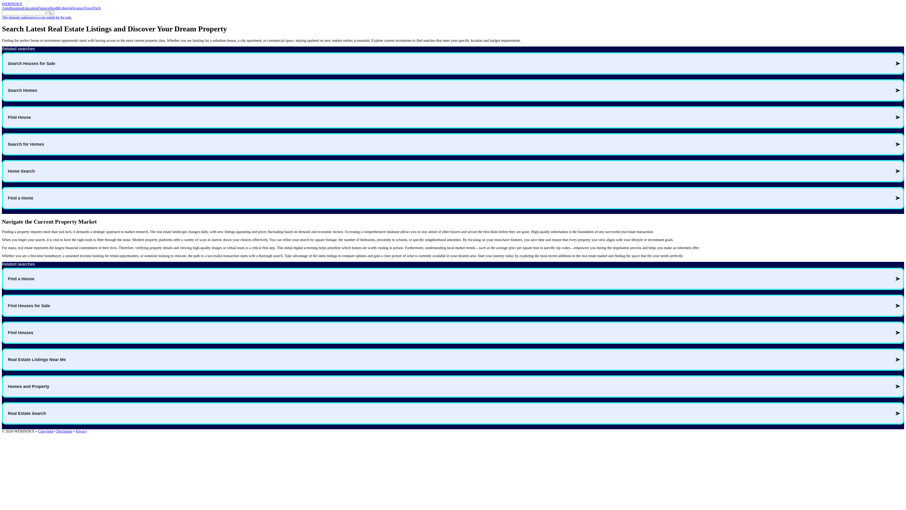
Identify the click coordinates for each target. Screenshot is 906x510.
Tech (97, 8)
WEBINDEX (12, 4)
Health (54, 8)
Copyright (45, 431)
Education (30, 8)
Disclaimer (64, 431)
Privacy (81, 431)
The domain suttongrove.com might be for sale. (37, 17)
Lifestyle (65, 8)
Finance (44, 8)
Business (16, 8)
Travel (88, 8)
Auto (5, 8)
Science (78, 8)
